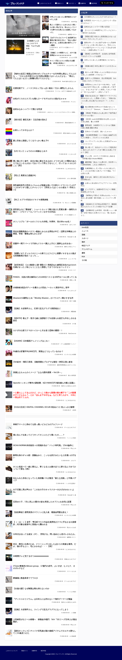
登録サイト (60, 3)
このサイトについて (45, 3)
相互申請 (94, 3)
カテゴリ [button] (72, 3)
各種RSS (83, 3)
